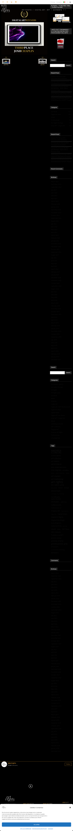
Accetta (36, 824)
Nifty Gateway (56, 532)
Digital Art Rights (57, 517)
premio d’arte (56, 538)
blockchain (55, 491)
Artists (53, 398)
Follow (68, 764)
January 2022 (55, 241)
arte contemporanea (58, 467)
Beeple (66, 488)
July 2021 (54, 258)
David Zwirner (65, 511)
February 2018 (55, 354)
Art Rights (54, 390)
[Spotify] (15, 2)
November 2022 (56, 212)
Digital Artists (55, 412)
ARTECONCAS (56, 464)
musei (53, 529)
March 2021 (54, 269)
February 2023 (55, 204)
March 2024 (54, 181)
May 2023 (54, 195)
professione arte (59, 544)
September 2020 (56, 286)
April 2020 (54, 300)
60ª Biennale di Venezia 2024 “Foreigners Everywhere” (60, 82)
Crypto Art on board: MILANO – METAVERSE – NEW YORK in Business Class (60, 88)
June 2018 (54, 343)
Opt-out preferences (25, 828)
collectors (64, 502)
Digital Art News (56, 410)
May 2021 (54, 263)
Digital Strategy (57, 520)
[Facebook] (3, 2)
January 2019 (55, 328)
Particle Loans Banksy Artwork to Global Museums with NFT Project (61, 99)
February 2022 (55, 238)
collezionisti (56, 505)
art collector (55, 461)
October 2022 (55, 215)
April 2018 (54, 348)
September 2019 (56, 314)
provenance (54, 547)
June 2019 (54, 317)
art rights (57, 482)
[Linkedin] (11, 2)
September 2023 (56, 187)
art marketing (57, 479)
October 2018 (55, 334)
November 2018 (56, 331)
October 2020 (55, 283)
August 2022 (55, 221)
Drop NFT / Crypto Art (58, 418)
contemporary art (56, 508)
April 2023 (54, 198)
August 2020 (55, 289)
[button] (70, 807)
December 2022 (56, 210)
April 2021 (54, 266)
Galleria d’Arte (56, 526)
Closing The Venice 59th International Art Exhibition (59, 77)
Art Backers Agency (57, 384)
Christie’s (55, 502)
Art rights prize (57, 485)
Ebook (53, 421)
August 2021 (55, 255)
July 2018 (54, 340)
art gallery (66, 470)
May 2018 (54, 345)
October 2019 (55, 311)
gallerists (65, 526)
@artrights (12, 763)
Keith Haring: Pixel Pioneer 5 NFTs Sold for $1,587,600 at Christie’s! (61, 94)
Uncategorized (55, 438)
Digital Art (53, 514)
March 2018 (54, 351)
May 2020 (54, 297)
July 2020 (54, 292)
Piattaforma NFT (57, 535)
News (59, 529)
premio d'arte (57, 541)
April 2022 (54, 232)
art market (56, 476)
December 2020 (56, 277)
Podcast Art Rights (57, 432)
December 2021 (56, 244)
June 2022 (54, 227)
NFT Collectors (55, 427)
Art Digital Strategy (57, 387)
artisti (52, 473)
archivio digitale (56, 455)
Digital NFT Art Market (58, 415)
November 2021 (56, 246)
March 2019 (54, 323)
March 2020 (54, 303)
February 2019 (55, 326)
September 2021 (56, 252)
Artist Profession (60, 473)
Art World (54, 395)
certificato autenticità (56, 498)
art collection (56, 458)
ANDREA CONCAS (56, 452)
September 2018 (56, 337)
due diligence (56, 523)
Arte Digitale (56, 470)
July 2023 (54, 190)
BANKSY (61, 488)
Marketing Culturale (57, 424)
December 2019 (56, 309)
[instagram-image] (7, 774)
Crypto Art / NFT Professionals (60, 407)
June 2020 (54, 294)
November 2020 (56, 280)
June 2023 (54, 193)
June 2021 (54, 261)
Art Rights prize (55, 393)
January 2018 (55, 357)
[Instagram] (7, 2)
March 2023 (54, 201)
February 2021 (55, 272)
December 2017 (56, 359)
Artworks (54, 401)
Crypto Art (54, 404)
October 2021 (55, 249)
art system (54, 488)
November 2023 (56, 184)
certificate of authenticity (57, 494)
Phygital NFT (55, 429)
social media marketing (57, 550)
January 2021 (55, 275)
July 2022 (54, 224)
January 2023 (55, 207)
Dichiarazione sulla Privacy (39, 828)
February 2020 (55, 306)
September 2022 (56, 218)
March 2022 (54, 235)
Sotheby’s (55, 553)
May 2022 (54, 229)
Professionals (55, 435)
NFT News (65, 529)
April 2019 (54, 320)
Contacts (50, 828)
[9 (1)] (24, 54)
